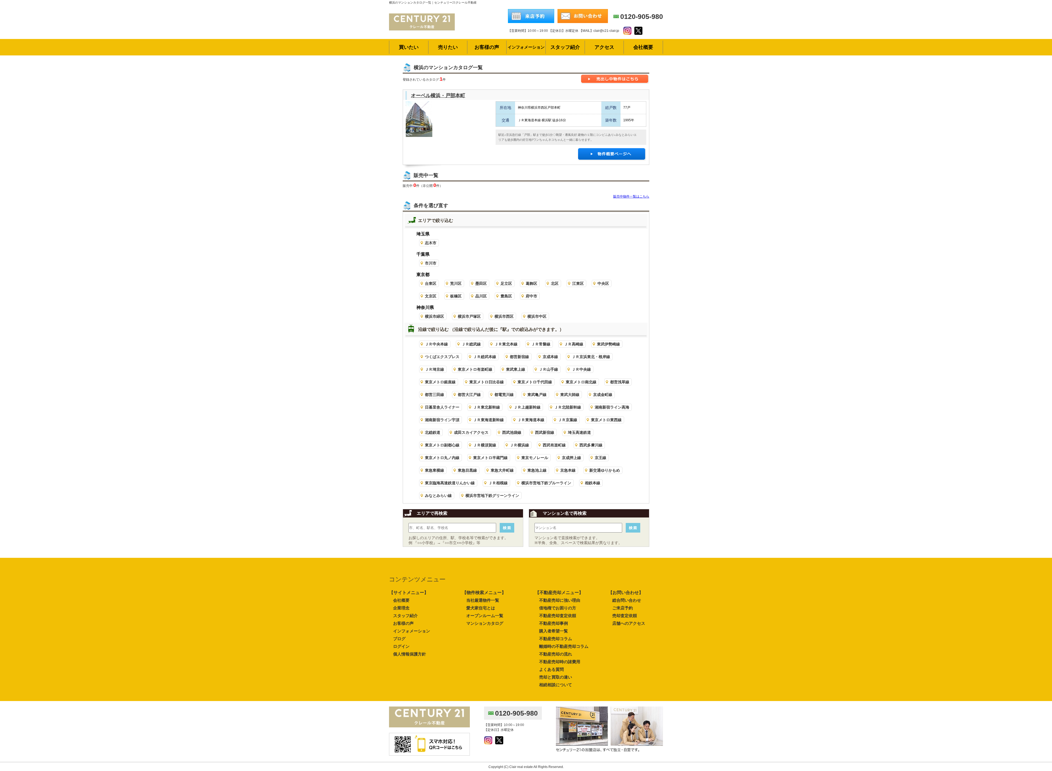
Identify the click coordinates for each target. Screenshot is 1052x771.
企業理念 (401, 608)
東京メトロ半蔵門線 (490, 457)
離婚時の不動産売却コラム (563, 646)
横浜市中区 (537, 316)
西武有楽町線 (554, 445)
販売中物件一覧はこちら (631, 196)
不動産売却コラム (555, 638)
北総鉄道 (432, 432)
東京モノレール (534, 457)
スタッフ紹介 (405, 615)
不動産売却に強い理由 (559, 600)
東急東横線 (434, 470)
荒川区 (456, 283)
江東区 (578, 283)
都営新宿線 (519, 356)
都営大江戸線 (469, 394)
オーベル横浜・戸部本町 (438, 95)
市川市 (430, 263)
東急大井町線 (502, 470)
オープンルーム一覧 (484, 615)
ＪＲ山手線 (548, 369)
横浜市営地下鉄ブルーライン (546, 483)
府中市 (531, 296)
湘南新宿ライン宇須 (442, 420)
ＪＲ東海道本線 (531, 420)
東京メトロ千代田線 (535, 382)
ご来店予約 (622, 608)
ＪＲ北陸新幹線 (567, 407)
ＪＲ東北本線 (506, 344)
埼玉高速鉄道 (579, 432)
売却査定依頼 (624, 615)
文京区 (430, 296)
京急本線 (568, 470)
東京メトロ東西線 (606, 420)
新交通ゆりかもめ (604, 470)
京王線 (600, 457)
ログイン (401, 646)
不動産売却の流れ (555, 654)
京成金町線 (602, 394)
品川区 (481, 296)
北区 (555, 283)
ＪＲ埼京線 (434, 369)
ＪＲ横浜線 (519, 445)
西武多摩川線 (590, 445)
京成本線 (550, 356)
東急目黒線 (467, 470)
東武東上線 (515, 369)
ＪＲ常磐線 (540, 344)
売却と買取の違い (555, 677)
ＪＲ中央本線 (436, 344)
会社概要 (401, 600)
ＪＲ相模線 (498, 483)
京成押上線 (571, 457)
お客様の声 (403, 623)
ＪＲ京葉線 (567, 420)
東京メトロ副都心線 (442, 445)
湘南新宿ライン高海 (612, 407)
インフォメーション (411, 631)
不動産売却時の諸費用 (559, 661)
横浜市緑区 (434, 316)
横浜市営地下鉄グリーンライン (492, 495)
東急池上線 (537, 470)
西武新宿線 (544, 432)
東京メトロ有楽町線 (475, 369)
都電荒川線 (504, 394)
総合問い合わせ (626, 600)
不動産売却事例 (553, 623)
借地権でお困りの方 (557, 608)
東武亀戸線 (537, 394)
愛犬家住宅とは (480, 608)
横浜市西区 (504, 316)
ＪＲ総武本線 (484, 356)
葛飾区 (531, 283)
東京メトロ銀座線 (440, 382)
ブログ (399, 638)
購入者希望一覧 (553, 631)
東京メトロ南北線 (581, 382)
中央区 (603, 283)
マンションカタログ (484, 623)
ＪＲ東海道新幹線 (488, 420)
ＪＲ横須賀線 (484, 445)
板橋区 (456, 296)
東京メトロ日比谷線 (486, 382)
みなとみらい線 (438, 495)
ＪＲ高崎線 (573, 344)
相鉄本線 (592, 483)
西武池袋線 (511, 432)
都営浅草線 (619, 382)
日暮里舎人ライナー (442, 407)
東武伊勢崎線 (608, 344)
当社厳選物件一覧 (482, 600)
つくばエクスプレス (442, 356)
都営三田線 (434, 394)
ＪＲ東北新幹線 (486, 407)
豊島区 (506, 296)
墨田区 (481, 283)
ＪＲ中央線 (581, 369)
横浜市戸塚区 (469, 316)
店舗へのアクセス (628, 623)
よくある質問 (551, 669)
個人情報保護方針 (409, 654)
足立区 (506, 283)
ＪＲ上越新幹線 (527, 407)
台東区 (430, 283)
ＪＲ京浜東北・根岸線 (591, 356)
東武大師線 (569, 394)
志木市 (430, 243)
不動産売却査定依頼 (557, 615)
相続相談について (555, 684)
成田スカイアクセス (471, 432)
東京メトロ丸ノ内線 (442, 457)
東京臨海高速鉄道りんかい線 (450, 483)
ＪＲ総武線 (471, 344)
